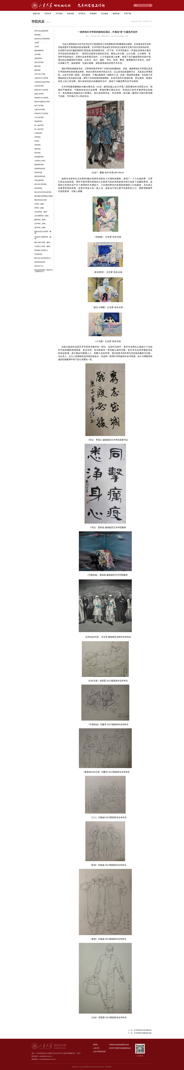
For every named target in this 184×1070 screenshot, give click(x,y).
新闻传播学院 (39, 50)
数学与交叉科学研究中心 (42, 258)
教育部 (95, 1044)
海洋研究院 (38, 188)
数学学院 (37, 66)
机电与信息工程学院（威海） (42, 232)
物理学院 (37, 70)
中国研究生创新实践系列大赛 (119, 1044)
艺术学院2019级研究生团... (143, 1033)
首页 (139, 21)
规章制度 (116, 13)
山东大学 (96, 1048)
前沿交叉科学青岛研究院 (42, 192)
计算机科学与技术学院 (42, 82)
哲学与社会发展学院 (41, 31)
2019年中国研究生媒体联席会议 (120, 1048)
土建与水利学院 (39, 109)
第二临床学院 (39, 129)
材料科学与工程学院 (41, 90)
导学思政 (59, 13)
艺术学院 (145, 21)
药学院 (36, 141)
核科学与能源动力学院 (42, 101)
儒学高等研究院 (39, 176)
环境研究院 (38, 254)
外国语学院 (38, 58)
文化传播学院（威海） (42, 216)
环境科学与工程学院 (41, 113)
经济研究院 (38, 172)
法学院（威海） (39, 204)
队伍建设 (104, 13)
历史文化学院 (39, 62)
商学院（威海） (39, 208)
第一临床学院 (39, 125)
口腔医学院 (38, 133)
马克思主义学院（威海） (42, 246)
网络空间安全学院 (40, 200)
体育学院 (37, 149)
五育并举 (47, 13)
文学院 (36, 46)
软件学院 (37, 153)
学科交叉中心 (39, 266)
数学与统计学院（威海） (42, 242)
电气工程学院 (39, 105)
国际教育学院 (39, 164)
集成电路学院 (39, 157)
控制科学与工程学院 (41, 98)
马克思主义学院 (39, 160)
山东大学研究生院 (99, 1051)
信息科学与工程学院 (41, 78)
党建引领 (36, 13)
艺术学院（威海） (40, 223)
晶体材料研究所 (39, 168)
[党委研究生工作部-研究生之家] (51, 8)
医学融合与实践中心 (41, 250)
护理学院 (37, 137)
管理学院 (37, 145)
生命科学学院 (39, 86)
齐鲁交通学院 (39, 180)
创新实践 (70, 13)
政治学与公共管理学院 (42, 39)
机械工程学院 (39, 94)
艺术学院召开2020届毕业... (143, 1030)
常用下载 (127, 13)
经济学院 (37, 35)
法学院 (36, 42)
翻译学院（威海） (40, 219)
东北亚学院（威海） (41, 212)
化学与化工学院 (39, 74)
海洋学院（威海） (40, 227)
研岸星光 (81, 13)
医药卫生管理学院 (40, 184)
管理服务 (93, 13)
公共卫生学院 (39, 117)
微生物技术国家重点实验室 (43, 196)
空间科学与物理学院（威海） (42, 237)
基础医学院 (38, 121)
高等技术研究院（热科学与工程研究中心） (43, 270)
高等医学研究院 (39, 262)
